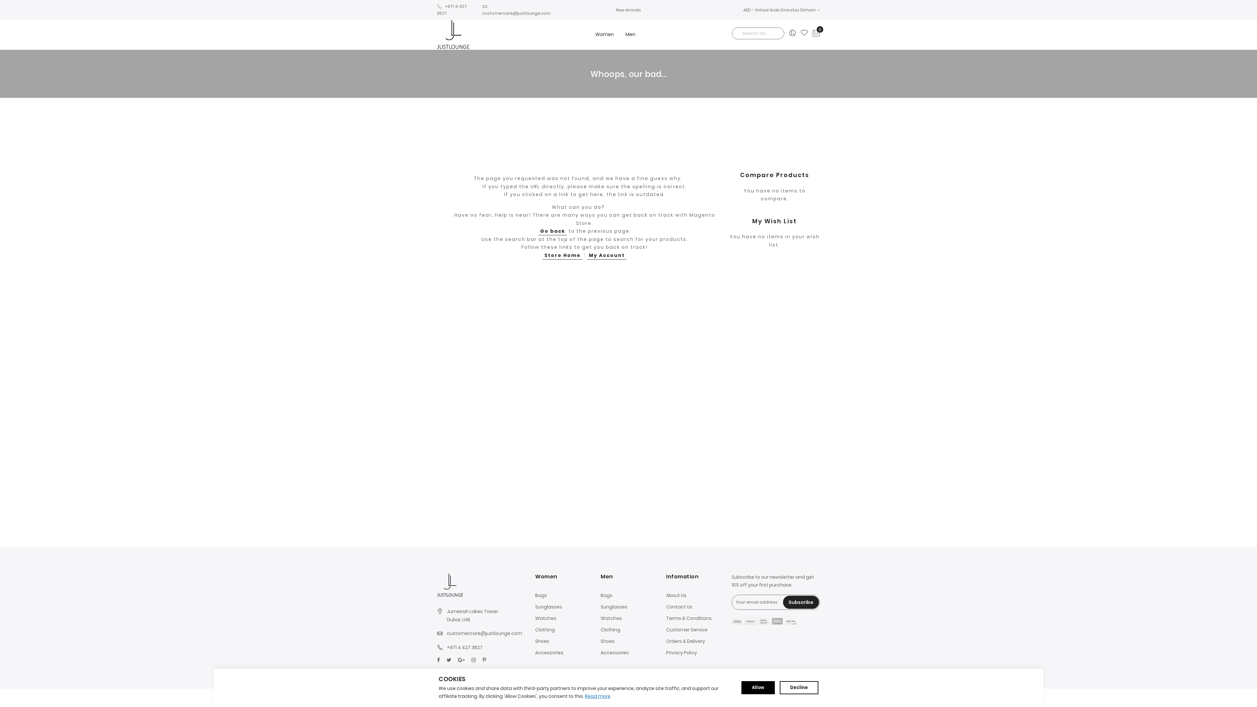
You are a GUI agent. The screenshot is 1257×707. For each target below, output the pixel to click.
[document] (628, 687)
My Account (607, 255)
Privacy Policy (681, 652)
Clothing (545, 629)
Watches (545, 618)
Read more (597, 696)
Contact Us (679, 607)
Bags (541, 595)
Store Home (562, 255)
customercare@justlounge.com (484, 633)
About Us (676, 595)
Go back (552, 231)
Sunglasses (548, 607)
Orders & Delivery (685, 641)
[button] (781, 10)
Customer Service (686, 629)
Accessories (549, 652)
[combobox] (758, 33)
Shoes (542, 641)
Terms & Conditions (689, 618)
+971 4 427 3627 (465, 647)
